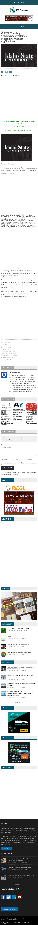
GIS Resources (14, 373)
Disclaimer (17, 922)
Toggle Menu (19, 2)
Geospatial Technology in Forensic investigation (21, 875)
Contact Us (6, 923)
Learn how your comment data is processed (18, 474)
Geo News (9, 922)
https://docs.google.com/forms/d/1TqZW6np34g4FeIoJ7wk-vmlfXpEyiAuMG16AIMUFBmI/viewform (19, 293)
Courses (4, 344)
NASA (10, 353)
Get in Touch (6, 848)
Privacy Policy (25, 922)
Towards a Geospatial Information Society (20, 867)
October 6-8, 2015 (8, 173)
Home (2, 922)
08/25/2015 (17, 76)
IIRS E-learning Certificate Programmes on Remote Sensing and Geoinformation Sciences (7, 419)
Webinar (10, 359)
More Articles (19, 702)
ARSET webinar (6, 350)
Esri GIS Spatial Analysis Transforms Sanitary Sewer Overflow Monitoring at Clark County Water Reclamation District (21, 693)
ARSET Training (6, 348)
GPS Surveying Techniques (14, 636)
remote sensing (11, 355)
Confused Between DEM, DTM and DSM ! (18, 629)
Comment (4, 445)
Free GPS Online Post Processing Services (18, 644)
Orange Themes (12, 919)
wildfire (4, 361)
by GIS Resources (7, 76)
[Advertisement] (19, 99)
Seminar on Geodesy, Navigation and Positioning (17, 416)
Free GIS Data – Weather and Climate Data (19, 652)
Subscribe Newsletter (9, 909)
